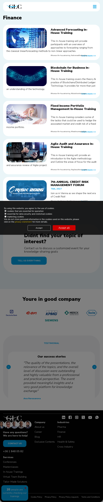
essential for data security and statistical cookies (29, 214)
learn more (88, 55)
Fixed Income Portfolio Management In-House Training (73, 107)
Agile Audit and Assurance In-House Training (72, 145)
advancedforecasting (79, 55)
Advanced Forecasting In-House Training (69, 31)
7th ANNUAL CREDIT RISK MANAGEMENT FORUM (70, 183)
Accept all (64, 227)
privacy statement (23, 221)
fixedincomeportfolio (79, 131)
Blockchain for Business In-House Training (70, 69)
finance (54, 55)
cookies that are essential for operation (25, 211)
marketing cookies (15, 216)
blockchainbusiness (79, 93)
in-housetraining (64, 55)
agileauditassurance (79, 170)
